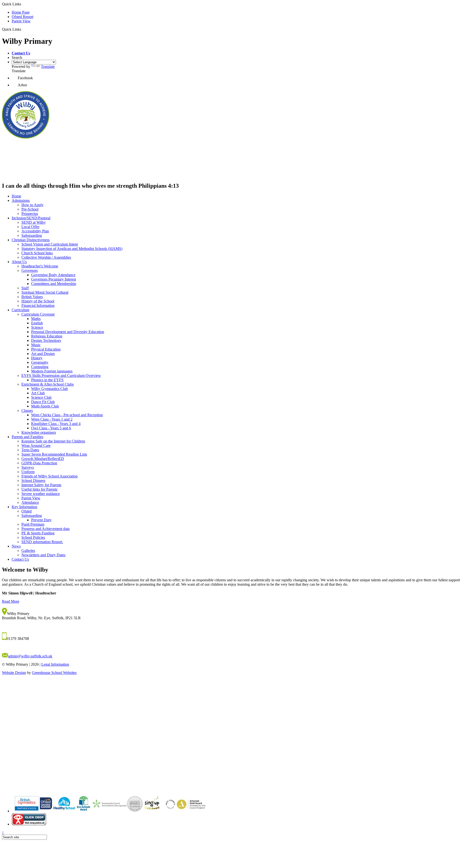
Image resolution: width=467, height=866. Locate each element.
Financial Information (37, 305)
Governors (29, 270)
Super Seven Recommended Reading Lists (54, 454)
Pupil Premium (32, 524)
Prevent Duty (41, 520)
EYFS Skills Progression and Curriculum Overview (61, 375)
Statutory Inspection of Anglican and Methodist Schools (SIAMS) (71, 249)
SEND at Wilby (33, 222)
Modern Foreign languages (51, 371)
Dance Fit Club (43, 402)
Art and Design (43, 354)
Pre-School (29, 209)
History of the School (37, 301)
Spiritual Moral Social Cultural (44, 292)
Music (36, 345)
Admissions (21, 200)
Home (16, 196)
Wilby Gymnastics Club (49, 389)
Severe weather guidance (40, 494)
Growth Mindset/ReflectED (42, 459)
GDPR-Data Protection (39, 463)
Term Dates (30, 450)
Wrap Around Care (36, 445)
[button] (21, 53)
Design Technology (46, 340)
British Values (32, 297)
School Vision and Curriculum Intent (49, 244)
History (37, 358)
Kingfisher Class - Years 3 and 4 (56, 424)
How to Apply (32, 205)
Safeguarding (31, 235)
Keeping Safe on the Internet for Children (53, 441)
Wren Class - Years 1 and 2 (51, 419)
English (37, 323)
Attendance (30, 502)
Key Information (24, 507)
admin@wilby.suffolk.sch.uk (30, 656)
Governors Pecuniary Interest (53, 279)
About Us (19, 262)
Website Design (14, 673)
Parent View (21, 21)
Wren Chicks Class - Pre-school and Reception (67, 415)
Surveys (27, 467)
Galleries (28, 550)
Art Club (38, 393)
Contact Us (20, 559)
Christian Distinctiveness (31, 240)
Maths (36, 319)
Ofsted (26, 511)
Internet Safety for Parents (41, 485)
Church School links (37, 253)
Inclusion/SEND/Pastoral (31, 218)
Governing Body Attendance (53, 275)
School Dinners (33, 480)
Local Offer (30, 227)
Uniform (28, 472)
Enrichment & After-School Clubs (47, 384)
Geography (39, 362)
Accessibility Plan (35, 231)
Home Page (21, 12)
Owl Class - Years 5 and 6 (51, 428)
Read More (10, 601)
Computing (39, 367)
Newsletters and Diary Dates (43, 555)
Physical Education (46, 349)
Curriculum (20, 310)
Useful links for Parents (39, 489)
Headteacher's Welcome (39, 266)
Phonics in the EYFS (47, 380)
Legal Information (55, 664)
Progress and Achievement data (45, 529)
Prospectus (29, 214)
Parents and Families (27, 437)
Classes (27, 410)
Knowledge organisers (38, 432)
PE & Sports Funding (37, 533)
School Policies (33, 537)
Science (37, 327)
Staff (25, 288)
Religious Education (46, 336)
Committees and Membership (53, 284)
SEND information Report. (42, 542)
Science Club (41, 397)
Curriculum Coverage (38, 314)
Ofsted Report (22, 17)
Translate (48, 66)
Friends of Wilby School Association (49, 476)
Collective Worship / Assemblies (46, 257)
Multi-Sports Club (45, 406)
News (16, 546)
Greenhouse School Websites (54, 673)
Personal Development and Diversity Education (67, 332)
